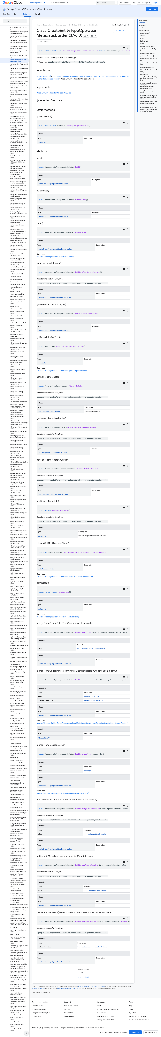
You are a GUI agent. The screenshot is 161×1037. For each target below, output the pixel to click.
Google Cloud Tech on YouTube (139, 1020)
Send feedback (121, 31)
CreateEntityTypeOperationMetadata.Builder (56, 249)
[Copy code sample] (127, 48)
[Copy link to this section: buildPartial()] (51, 191)
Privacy (46, 1028)
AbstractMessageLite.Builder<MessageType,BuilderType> (74, 76)
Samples (38, 14)
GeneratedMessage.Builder (48, 79)
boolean (40, 536)
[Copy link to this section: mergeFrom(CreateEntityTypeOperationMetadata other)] (96, 623)
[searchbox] (15, 21)
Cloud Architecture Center (106, 1016)
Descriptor (42, 142)
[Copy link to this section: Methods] (50, 151)
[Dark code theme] (124, 48)
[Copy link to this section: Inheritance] (52, 70)
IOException (42, 738)
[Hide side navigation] (26, 1033)
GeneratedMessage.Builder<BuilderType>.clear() (55, 257)
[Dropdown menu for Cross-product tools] (67, 2)
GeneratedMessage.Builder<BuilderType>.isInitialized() (58, 617)
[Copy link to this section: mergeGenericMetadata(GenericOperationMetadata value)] (99, 800)
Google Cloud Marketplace (41, 1013)
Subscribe (135, 1032)
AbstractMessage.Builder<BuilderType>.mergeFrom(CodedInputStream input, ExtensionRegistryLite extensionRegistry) (82, 723)
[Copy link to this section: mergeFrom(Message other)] (67, 745)
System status (69, 1016)
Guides (16, 14)
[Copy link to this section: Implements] (52, 87)
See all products (37, 1006)
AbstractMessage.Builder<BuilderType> (114, 76)
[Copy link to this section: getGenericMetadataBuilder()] (68, 418)
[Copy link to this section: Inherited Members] (64, 100)
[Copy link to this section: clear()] (45, 223)
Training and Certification (105, 1020)
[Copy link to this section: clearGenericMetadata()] (63, 263)
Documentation (48, 25)
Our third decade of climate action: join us (90, 1028)
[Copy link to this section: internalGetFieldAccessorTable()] (71, 543)
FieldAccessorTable (45, 569)
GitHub (99, 1006)
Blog (130, 1006)
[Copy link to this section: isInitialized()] (51, 583)
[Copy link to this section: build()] (45, 158)
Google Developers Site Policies (67, 988)
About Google (37, 1028)
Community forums (71, 1006)
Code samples (101, 1013)
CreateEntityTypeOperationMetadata (52, 184)
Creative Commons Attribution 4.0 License (91, 986)
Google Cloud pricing (39, 1009)
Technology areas (35, 3)
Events (131, 1009)
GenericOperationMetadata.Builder (52, 453)
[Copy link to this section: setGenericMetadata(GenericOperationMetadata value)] (96, 856)
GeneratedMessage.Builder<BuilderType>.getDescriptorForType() (62, 371)
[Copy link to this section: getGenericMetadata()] (61, 377)
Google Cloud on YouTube (138, 1016)
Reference (27, 14)
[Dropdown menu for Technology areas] (45, 2)
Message (87, 771)
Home (38, 25)
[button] (83, 101)
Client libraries (44, 9)
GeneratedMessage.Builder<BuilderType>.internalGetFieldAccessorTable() (65, 577)
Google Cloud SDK (16, 9)
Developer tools (61, 25)
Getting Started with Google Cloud (108, 1009)
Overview (6, 14)
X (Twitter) (132, 1013)
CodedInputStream (91, 696)
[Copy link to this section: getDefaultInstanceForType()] (68, 304)
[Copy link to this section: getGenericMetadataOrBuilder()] (71, 460)
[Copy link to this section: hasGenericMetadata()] (61, 501)
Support (67, 1009)
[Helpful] (125, 25)
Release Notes (69, 1013)
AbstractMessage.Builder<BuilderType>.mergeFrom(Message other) (63, 793)
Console (126, 3)
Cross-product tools (57, 3)
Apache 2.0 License (38, 988)
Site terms (54, 1028)
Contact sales (37, 1016)
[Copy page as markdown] (92, 36)
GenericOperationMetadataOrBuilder (52, 494)
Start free (152, 9)
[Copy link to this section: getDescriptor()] (54, 116)
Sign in (155, 2)
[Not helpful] (128, 25)
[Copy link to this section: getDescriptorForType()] (63, 337)
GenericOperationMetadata (48, 411)
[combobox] (107, 3)
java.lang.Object (42, 76)
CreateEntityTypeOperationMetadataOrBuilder (54, 93)
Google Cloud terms (67, 1028)
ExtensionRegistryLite (93, 700)
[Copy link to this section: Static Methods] (57, 110)
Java (31, 9)
